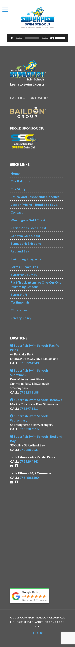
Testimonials (20, 302)
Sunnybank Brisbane (26, 243)
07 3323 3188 (29, 392)
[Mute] (52, 38)
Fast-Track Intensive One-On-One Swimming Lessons (36, 284)
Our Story (18, 189)
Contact (17, 212)
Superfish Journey (24, 274)
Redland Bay (20, 251)
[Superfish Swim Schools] (37, 17)
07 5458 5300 (29, 477)
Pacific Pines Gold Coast (28, 228)
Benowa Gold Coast (25, 235)
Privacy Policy (21, 318)
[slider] (60, 37)
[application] (37, 38)
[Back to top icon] (67, 639)
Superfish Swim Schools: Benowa (37, 400)
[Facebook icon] (33, 633)
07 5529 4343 (29, 363)
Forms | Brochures (24, 267)
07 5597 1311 (29, 408)
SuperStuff (19, 294)
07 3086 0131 (29, 449)
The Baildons (20, 181)
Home (15, 173)
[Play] (12, 38)
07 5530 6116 (29, 429)
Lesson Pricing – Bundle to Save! (34, 204)
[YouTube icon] (37, 633)
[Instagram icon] (41, 633)
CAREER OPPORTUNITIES (29, 98)
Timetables (19, 310)
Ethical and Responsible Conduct (35, 197)
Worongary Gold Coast (28, 220)
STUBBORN (57, 621)
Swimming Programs (26, 259)
